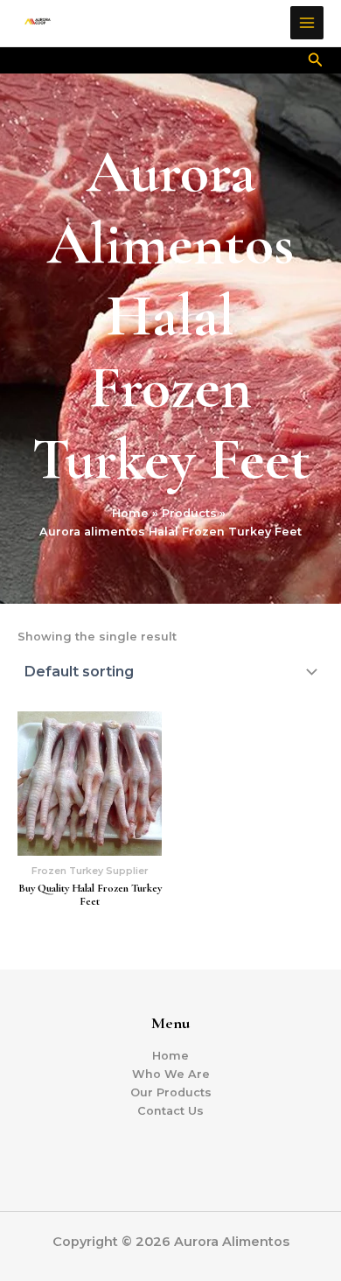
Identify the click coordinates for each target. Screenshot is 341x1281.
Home (170, 1055)
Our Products (171, 1092)
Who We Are (171, 1074)
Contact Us (170, 1110)
